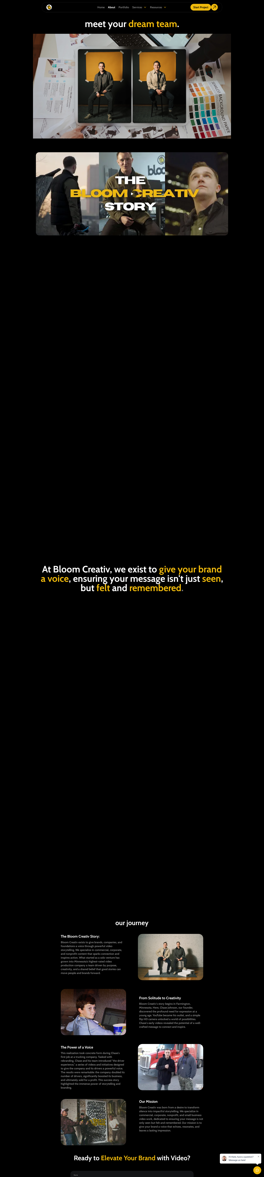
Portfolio (124, 7)
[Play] (132, 194)
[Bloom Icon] (67, 7)
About (111, 7)
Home (101, 7)
